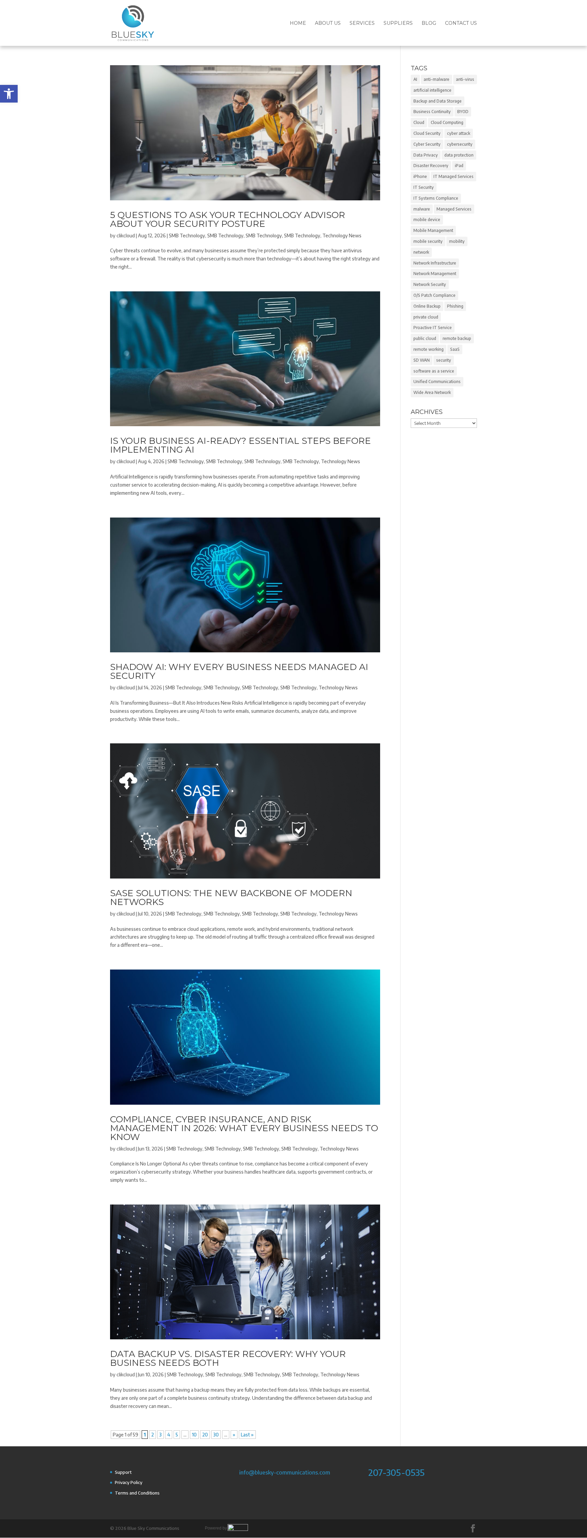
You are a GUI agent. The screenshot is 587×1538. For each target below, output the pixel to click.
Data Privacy (425, 155)
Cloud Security (427, 133)
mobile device (426, 219)
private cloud (425, 317)
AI (415, 79)
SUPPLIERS (398, 23)
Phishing (455, 306)
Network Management (434, 273)
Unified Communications (437, 381)
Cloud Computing (447, 122)
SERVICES (362, 23)
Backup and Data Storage (437, 101)
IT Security (423, 187)
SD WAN (421, 360)
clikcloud (126, 235)
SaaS (455, 349)
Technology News (341, 235)
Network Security (429, 284)
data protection (459, 155)
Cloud (418, 122)
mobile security (428, 241)
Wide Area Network (432, 392)
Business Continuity (432, 111)
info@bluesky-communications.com (284, 1472)
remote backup (457, 338)
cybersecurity (460, 144)
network (421, 252)
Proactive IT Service (432, 327)
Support (123, 1472)
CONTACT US (461, 23)
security (443, 360)
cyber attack (458, 133)
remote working (428, 349)
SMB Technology (187, 235)
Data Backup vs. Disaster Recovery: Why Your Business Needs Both (228, 1358)
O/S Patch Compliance (434, 295)
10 (194, 1434)
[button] (9, 94)
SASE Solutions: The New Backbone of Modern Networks (231, 897)
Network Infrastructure (434, 263)
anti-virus (465, 79)
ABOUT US (328, 23)
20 (205, 1434)
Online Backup (427, 306)
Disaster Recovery (430, 165)
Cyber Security (427, 144)
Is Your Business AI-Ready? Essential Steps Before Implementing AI (240, 445)
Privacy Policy (128, 1482)
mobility (457, 241)
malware (421, 209)
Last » (247, 1434)
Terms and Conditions (137, 1493)
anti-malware (436, 79)
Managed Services (454, 209)
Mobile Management (433, 230)
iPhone (420, 176)
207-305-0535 (396, 1472)
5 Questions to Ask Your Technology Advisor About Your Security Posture (227, 219)
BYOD (462, 111)
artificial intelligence (432, 90)
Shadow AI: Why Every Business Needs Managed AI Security (239, 671)
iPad (459, 165)
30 (216, 1434)
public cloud (424, 338)
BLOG (429, 23)
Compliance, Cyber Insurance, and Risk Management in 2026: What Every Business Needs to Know (244, 1128)
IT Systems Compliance (435, 198)
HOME (298, 23)
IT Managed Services (453, 176)
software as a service (433, 371)
